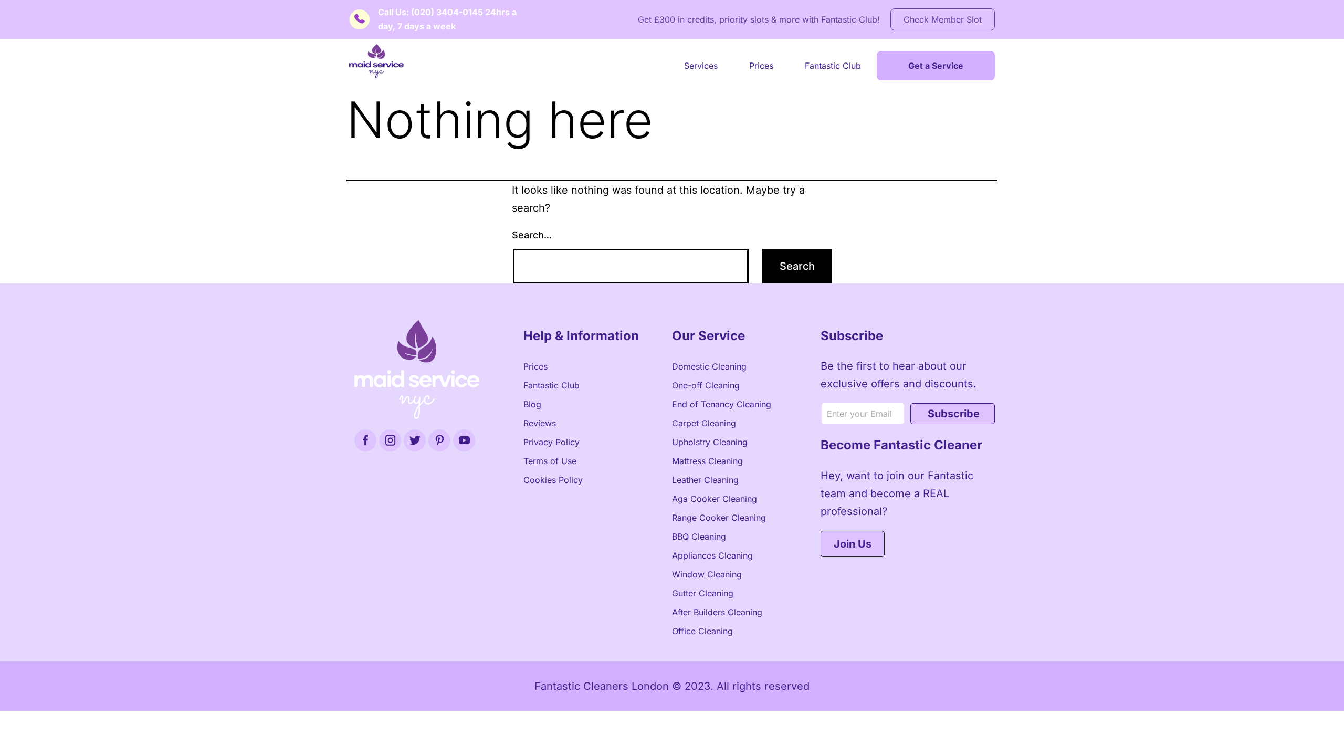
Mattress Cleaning (707, 461)
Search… (532, 234)
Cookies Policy (553, 480)
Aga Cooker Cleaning (714, 499)
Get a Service (935, 65)
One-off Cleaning (706, 385)
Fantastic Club (833, 65)
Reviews (539, 423)
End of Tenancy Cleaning (721, 404)
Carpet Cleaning (704, 423)
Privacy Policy (551, 442)
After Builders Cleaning (717, 612)
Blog (532, 404)
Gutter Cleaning (702, 593)
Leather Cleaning (705, 480)
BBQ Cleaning (699, 536)
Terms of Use (549, 461)
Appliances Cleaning (712, 555)
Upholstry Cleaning (710, 442)
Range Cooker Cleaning (719, 517)
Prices (761, 65)
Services (701, 65)
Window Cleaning (707, 574)
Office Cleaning (702, 631)
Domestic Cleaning (709, 366)
